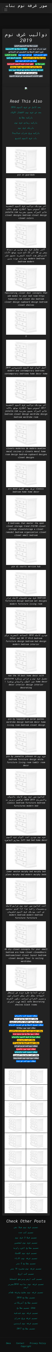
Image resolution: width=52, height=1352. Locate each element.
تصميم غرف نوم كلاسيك (26, 1253)
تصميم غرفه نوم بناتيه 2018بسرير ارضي (26, 1285)
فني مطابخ (40, 64)
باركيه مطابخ (26, 117)
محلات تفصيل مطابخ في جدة (26, 1019)
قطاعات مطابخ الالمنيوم (16, 49)
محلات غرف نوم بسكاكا (26, 1028)
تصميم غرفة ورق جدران (26, 1318)
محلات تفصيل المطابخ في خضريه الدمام (26, 1025)
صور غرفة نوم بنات (26, 5)
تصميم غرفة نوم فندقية (26, 1313)
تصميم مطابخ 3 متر (26, 1263)
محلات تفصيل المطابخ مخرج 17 (26, 1043)
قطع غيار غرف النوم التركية (20, 64)
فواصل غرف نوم (25, 55)
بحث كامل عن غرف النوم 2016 (26, 107)
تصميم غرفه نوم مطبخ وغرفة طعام (26, 1292)
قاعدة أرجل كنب (14, 58)
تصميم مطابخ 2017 (26, 1328)
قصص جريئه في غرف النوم (26, 73)
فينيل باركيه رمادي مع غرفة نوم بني (26, 70)
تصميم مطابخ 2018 (26, 1297)
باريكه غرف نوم (26, 127)
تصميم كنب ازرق (26, 1273)
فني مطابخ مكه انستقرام (34, 58)
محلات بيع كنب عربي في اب (26, 1046)
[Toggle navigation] (5, 9)
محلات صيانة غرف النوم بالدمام (26, 1037)
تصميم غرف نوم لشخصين (26, 1242)
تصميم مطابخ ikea (26, 1307)
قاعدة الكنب (10, 55)
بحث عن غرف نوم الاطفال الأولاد (26, 112)
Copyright (26, 1346)
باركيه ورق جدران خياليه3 (26, 133)
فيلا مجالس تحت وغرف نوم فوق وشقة (26, 67)
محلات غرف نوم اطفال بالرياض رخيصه (26, 1022)
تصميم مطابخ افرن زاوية (26, 1248)
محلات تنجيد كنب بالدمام (26, 1052)
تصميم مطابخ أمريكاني (26, 1302)
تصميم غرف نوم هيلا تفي (26, 1227)
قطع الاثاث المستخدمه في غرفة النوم (26, 76)
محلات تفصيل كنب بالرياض (26, 1016)
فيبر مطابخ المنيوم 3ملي (26, 46)
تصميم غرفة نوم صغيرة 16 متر (26, 1268)
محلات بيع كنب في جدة (26, 1061)
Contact (20, 1343)
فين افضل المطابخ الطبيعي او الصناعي (26, 52)
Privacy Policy (38, 1343)
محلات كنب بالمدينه (26, 1040)
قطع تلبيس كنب (40, 55)
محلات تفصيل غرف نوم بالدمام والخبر (26, 1031)
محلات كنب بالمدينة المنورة (26, 1055)
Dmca (8, 1343)
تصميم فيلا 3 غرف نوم (26, 1237)
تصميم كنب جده (26, 1232)
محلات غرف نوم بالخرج (26, 1049)
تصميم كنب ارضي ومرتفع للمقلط (26, 1279)
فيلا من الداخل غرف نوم (26, 61)
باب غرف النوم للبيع (26, 138)
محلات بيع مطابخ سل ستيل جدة (26, 1034)
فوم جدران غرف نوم (37, 49)
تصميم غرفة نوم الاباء (26, 1258)
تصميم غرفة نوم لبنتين (26, 1323)
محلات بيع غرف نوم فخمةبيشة (26, 1058)
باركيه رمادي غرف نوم (26, 122)
